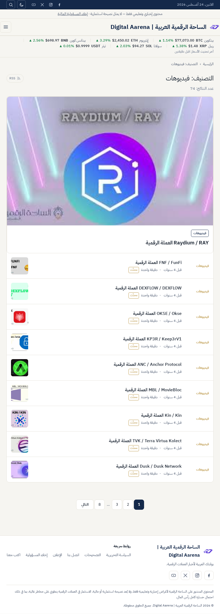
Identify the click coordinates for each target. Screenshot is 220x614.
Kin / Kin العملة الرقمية (161, 415)
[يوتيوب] (33, 4)
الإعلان (57, 555)
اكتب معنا (13, 555)
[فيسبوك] (59, 4)
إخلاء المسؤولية (36, 555)
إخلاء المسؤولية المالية (73, 13)
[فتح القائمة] (5, 27)
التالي (85, 504)
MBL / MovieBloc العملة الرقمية (153, 390)
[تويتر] (42, 4)
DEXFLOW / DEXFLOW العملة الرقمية (148, 288)
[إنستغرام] (50, 4)
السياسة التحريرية (118, 555)
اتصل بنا (73, 555)
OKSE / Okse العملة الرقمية (157, 313)
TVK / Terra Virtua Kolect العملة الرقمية (145, 441)
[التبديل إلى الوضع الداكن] (21, 4)
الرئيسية (208, 63)
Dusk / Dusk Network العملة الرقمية (149, 466)
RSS (12, 78)
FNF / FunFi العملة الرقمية (158, 262)
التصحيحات (93, 555)
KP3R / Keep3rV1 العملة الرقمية (152, 339)
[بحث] (10, 4)
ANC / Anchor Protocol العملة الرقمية (148, 364)
